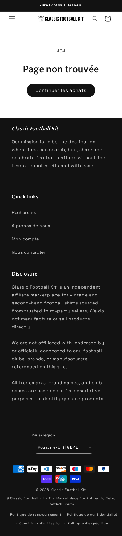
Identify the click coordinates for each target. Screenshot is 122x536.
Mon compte (25, 239)
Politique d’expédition (88, 523)
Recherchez (24, 212)
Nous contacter (28, 252)
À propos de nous (31, 225)
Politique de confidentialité (92, 514)
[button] (11, 18)
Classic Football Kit (68, 490)
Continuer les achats (61, 90)
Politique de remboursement (35, 514)
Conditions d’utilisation (40, 523)
